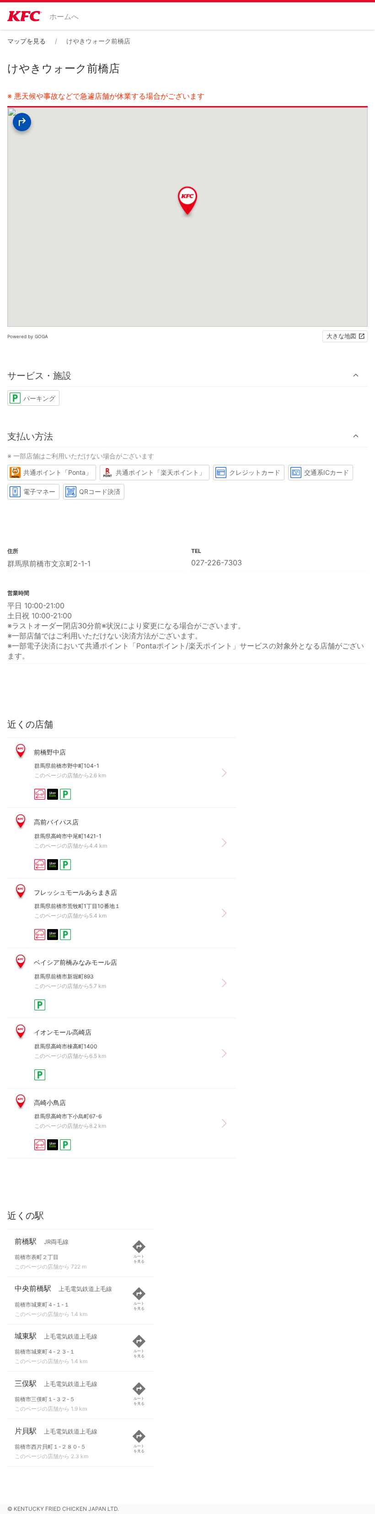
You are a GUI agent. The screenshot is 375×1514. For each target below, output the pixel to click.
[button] (187, 375)
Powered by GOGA (27, 336)
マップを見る (26, 41)
